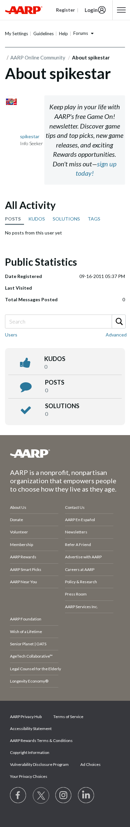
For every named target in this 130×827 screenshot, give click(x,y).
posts (54, 382)
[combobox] (65, 321)
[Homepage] (23, 10)
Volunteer (19, 531)
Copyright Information (29, 752)
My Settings (16, 33)
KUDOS (36, 219)
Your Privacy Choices (28, 776)
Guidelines (43, 33)
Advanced (116, 334)
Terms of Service (68, 716)
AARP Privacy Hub (26, 716)
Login (91, 10)
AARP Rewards (23, 556)
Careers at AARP (79, 569)
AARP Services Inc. (81, 606)
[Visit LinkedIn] (86, 795)
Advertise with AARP (83, 556)
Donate (16, 519)
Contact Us (75, 507)
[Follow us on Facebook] (18, 795)
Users (11, 334)
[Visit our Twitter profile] (41, 795)
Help (63, 33)
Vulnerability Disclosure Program (39, 764)
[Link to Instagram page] (63, 795)
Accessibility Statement (31, 728)
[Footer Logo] (65, 453)
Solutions (62, 406)
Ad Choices (90, 764)
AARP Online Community (37, 57)
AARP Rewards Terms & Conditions (41, 740)
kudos (54, 358)
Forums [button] (80, 33)
